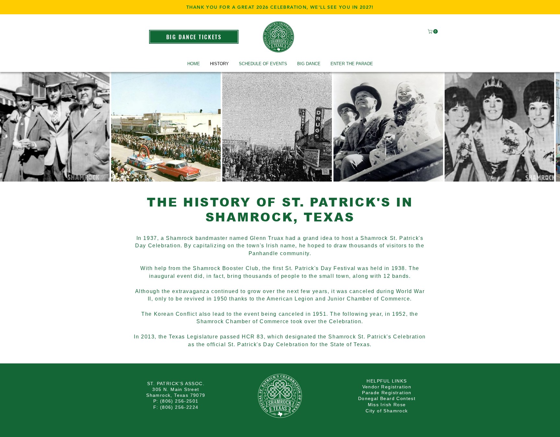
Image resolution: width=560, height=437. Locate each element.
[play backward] (8, 127)
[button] (433, 31)
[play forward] (552, 127)
